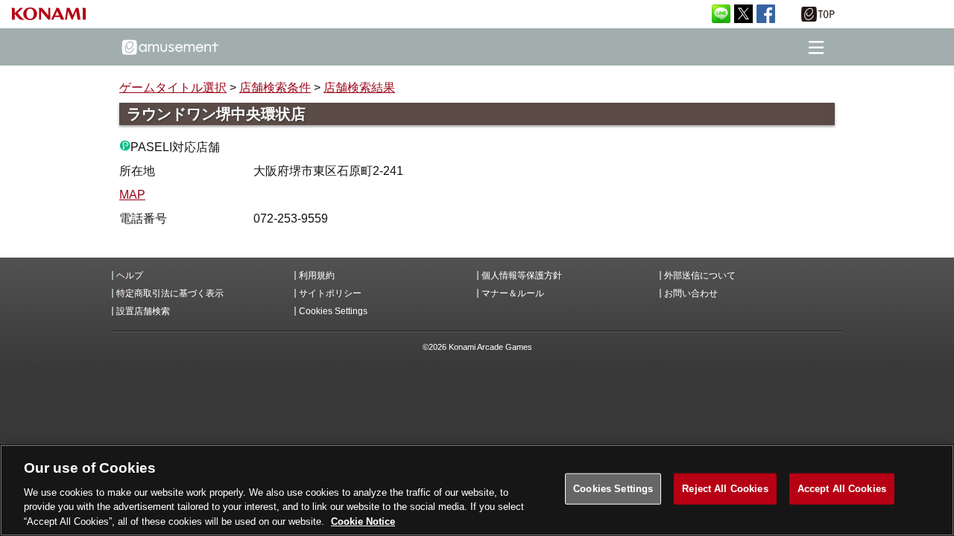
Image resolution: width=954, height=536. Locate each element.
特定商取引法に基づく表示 (170, 293)
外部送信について (700, 275)
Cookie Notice (363, 520)
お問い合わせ (691, 293)
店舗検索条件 (275, 87)
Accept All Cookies (841, 488)
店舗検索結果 (359, 87)
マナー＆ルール (512, 293)
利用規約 (317, 275)
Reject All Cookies (725, 488)
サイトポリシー (330, 293)
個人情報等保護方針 (521, 275)
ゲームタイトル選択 (173, 87)
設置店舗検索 (143, 311)
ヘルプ (129, 275)
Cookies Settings (613, 488)
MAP (132, 194)
